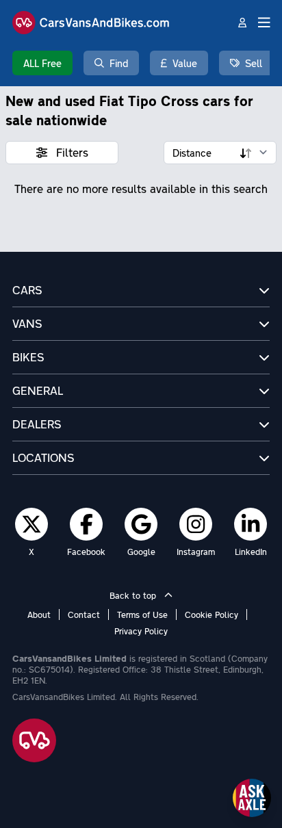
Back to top (134, 595)
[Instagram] (196, 523)
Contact (84, 614)
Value (184, 63)
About (39, 614)
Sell (253, 63)
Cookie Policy (211, 614)
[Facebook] (86, 523)
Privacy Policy (141, 631)
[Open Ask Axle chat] (252, 798)
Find (119, 63)
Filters (70, 152)
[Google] (141, 523)
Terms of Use (142, 614)
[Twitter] (31, 523)
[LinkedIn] (250, 523)
